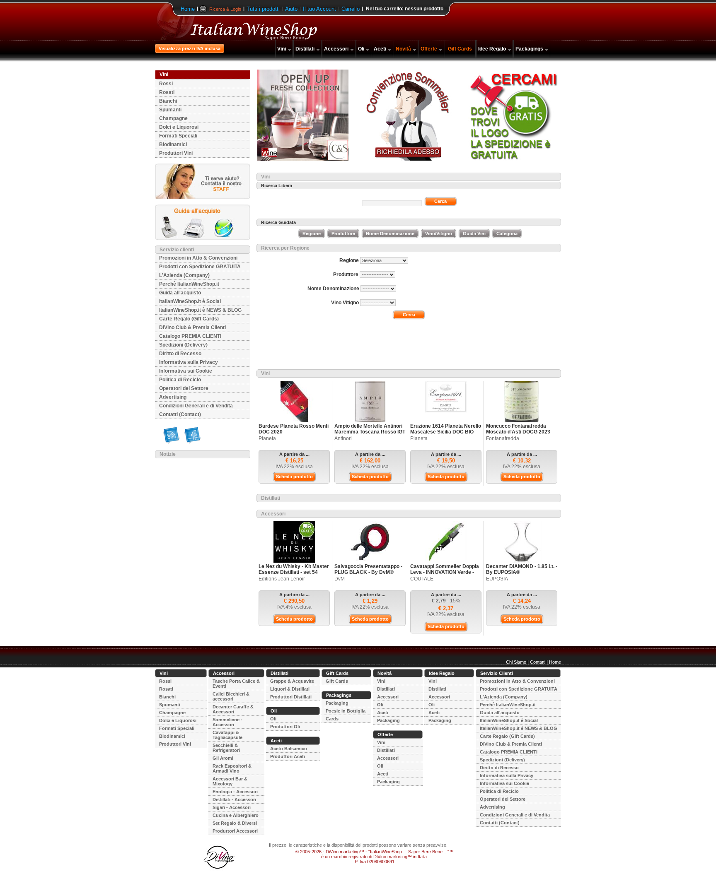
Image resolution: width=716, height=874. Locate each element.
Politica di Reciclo (180, 380)
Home (188, 9)
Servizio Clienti (496, 673)
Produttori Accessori (235, 830)
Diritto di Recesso (180, 353)
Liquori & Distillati (290, 688)
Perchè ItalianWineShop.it (189, 284)
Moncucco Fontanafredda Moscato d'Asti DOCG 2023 (518, 429)
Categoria (507, 233)
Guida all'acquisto (180, 293)
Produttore (343, 233)
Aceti (380, 49)
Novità (403, 49)
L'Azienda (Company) (184, 275)
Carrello (350, 9)
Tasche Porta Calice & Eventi (236, 684)
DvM (339, 579)
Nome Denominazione (390, 233)
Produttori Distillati (291, 696)
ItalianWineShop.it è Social (190, 301)
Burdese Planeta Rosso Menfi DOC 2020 (294, 429)
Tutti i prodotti (263, 9)
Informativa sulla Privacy (188, 362)
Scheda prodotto (294, 476)
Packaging (337, 703)
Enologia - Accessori (235, 791)
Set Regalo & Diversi (235, 823)
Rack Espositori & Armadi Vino (232, 768)
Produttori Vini (176, 153)
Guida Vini (474, 233)
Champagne (173, 118)
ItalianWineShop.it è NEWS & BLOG (200, 310)
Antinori (343, 438)
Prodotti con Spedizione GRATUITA (200, 267)
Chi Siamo (516, 662)
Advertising (172, 397)
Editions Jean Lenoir (282, 579)
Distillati (304, 49)
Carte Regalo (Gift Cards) (189, 319)
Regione (311, 233)
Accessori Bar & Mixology (230, 781)
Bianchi (168, 101)
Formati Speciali (178, 136)
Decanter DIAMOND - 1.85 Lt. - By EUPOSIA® (521, 569)
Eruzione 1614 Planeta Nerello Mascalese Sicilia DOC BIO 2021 (445, 432)
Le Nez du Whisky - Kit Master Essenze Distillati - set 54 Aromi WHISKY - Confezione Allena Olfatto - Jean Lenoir (294, 575)
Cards (332, 718)
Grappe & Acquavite (292, 681)
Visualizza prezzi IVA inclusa (189, 48)
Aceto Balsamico (288, 748)
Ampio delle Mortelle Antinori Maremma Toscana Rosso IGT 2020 (369, 432)
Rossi (166, 84)
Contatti (537, 662)
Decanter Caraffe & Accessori (233, 709)
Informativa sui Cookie (185, 371)
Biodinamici (173, 144)
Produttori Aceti (287, 756)
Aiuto (291, 9)
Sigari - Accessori (232, 807)
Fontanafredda (502, 438)
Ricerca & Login (225, 9)
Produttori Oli (285, 726)
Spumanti (170, 110)
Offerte (429, 49)
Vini (281, 49)
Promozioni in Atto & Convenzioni (198, 258)
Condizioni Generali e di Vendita (196, 406)
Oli (361, 49)
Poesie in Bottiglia (345, 710)
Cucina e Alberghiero (236, 815)
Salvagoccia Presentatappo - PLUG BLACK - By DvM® (368, 569)
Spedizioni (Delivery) (183, 345)
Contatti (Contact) (180, 414)
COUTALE (421, 579)
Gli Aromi (223, 758)
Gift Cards (460, 49)
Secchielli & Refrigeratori (226, 748)
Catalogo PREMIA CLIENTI (190, 336)
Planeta (267, 438)
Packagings (529, 49)
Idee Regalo (492, 49)
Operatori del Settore (183, 388)
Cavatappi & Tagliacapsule (227, 735)
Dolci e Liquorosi (178, 127)
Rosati (166, 92)
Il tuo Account (319, 9)
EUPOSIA (497, 579)
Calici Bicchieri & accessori (231, 696)
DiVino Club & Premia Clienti (192, 327)
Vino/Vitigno (438, 233)
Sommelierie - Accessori (227, 722)
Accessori (336, 49)
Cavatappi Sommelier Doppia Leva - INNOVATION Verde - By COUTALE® (444, 572)
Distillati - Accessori (234, 799)
